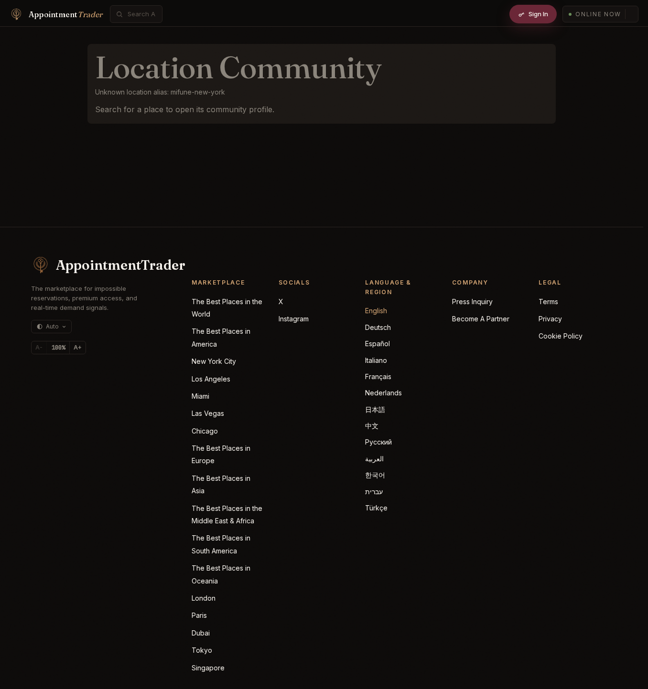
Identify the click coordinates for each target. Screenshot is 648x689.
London (204, 598)
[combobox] (141, 14)
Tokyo (202, 650)
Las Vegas (208, 413)
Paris (199, 615)
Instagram (294, 319)
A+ (78, 347)
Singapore (208, 668)
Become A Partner (480, 319)
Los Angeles (211, 379)
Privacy (550, 319)
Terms (548, 301)
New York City (214, 361)
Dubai (201, 633)
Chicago (205, 431)
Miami (200, 396)
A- (39, 347)
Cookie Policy (561, 336)
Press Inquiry (472, 301)
